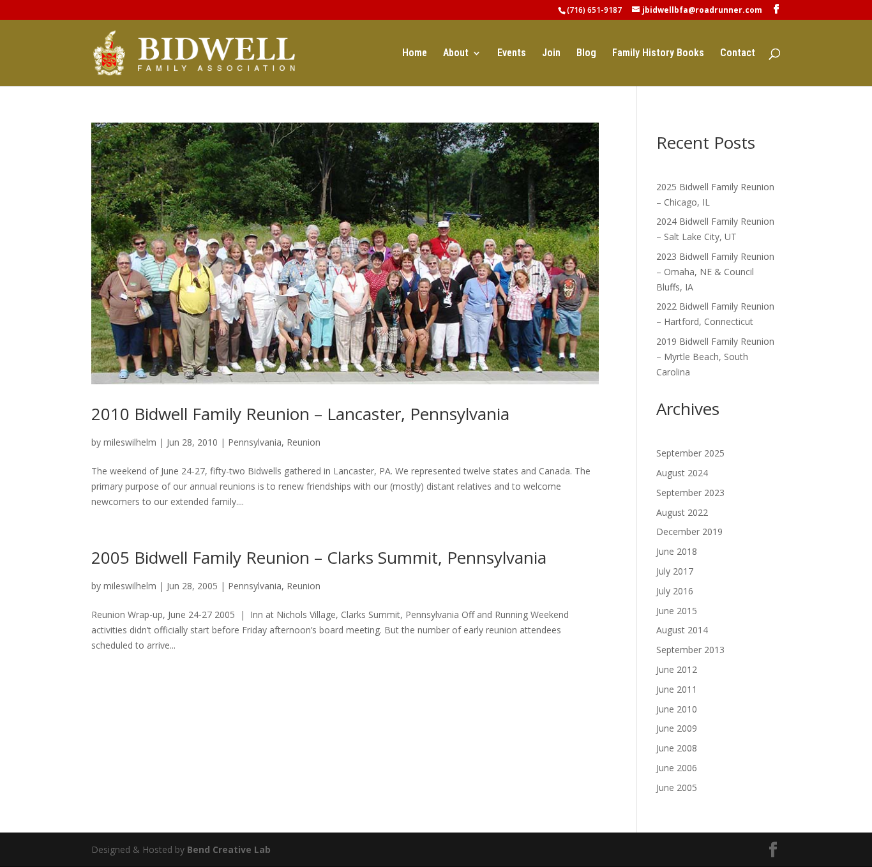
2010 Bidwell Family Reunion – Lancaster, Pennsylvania (300, 413)
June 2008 (676, 748)
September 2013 (690, 650)
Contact (737, 54)
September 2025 (690, 453)
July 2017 (674, 571)
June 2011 (676, 689)
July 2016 (674, 591)
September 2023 (690, 492)
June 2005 (676, 787)
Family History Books (658, 54)
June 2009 (676, 728)
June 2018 (676, 551)
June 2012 (676, 669)
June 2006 (676, 768)
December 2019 (689, 531)
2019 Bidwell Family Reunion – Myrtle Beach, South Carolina (715, 356)
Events (511, 54)
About (456, 54)
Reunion (303, 442)
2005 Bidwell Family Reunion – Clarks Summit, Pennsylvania (318, 557)
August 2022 (682, 512)
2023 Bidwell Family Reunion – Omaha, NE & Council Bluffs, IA (715, 271)
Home (414, 54)
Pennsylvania (255, 442)
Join (551, 54)
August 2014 (682, 630)
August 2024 (682, 473)
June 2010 (676, 709)
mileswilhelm (129, 442)
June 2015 (676, 611)
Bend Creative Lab (229, 849)
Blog (586, 54)
